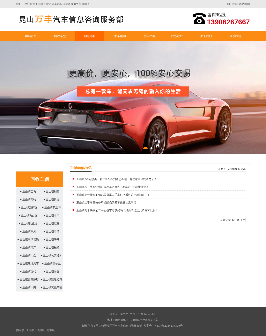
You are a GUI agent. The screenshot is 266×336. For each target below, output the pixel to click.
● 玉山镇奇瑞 (51, 231)
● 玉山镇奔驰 (28, 199)
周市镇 (51, 330)
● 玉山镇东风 (28, 231)
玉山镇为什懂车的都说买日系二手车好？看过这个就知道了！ (113, 194)
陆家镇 (20, 330)
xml (234, 3)
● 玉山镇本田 (51, 215)
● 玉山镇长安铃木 (51, 255)
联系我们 (235, 36)
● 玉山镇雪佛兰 (51, 263)
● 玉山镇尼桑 (51, 223)
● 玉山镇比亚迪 (28, 223)
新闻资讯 (89, 36)
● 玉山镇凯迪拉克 (51, 279)
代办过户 (177, 36)
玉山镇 (30, 330)
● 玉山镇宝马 (28, 191)
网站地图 (244, 3)
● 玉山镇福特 (51, 247)
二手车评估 (147, 36)
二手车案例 (118, 36)
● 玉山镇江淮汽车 (28, 263)
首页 (221, 169)
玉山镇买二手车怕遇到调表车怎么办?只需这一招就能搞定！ (112, 186)
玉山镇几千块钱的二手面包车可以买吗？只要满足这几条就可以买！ (117, 210)
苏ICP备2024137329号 (168, 325)
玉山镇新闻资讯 (236, 169)
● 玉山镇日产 (28, 247)
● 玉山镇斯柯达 (28, 207)
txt (228, 3)
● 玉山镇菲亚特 (51, 207)
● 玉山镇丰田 (28, 287)
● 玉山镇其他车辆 (51, 287)
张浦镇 (40, 330)
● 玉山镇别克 (51, 191)
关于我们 (206, 36)
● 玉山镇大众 (28, 255)
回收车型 (60, 36)
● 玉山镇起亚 (51, 271)
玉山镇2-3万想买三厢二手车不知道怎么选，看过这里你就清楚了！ (116, 179)
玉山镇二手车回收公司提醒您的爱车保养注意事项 (106, 202)
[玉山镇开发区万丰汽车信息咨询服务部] (71, 19)
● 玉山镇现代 (28, 271)
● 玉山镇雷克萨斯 (28, 279)
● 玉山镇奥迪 (51, 199)
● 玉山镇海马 (51, 239)
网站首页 (31, 36)
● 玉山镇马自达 (28, 215)
